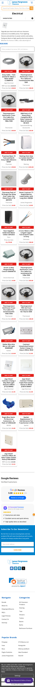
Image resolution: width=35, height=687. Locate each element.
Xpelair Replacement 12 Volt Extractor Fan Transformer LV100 (26, 420)
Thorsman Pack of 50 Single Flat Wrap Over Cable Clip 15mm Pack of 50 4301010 (9, 196)
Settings (17, 676)
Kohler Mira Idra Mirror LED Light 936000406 (9, 346)
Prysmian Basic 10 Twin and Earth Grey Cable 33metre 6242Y (8, 159)
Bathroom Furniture (25, 633)
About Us (4, 610)
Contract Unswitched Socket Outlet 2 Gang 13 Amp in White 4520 (26, 347)
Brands (4, 606)
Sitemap (4, 627)
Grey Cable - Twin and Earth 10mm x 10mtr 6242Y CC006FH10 (8, 78)
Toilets (21, 622)
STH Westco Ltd (23, 646)
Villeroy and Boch (23, 653)
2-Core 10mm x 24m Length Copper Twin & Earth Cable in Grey (26, 234)
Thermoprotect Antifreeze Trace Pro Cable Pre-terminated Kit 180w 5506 (8, 117)
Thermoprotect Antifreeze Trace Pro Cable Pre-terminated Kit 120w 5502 (26, 271)
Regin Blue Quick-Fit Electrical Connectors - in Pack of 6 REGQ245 (9, 420)
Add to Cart (9, 71)
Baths (21, 629)
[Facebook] (11, 572)
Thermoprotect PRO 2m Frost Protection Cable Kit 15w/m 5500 (26, 309)
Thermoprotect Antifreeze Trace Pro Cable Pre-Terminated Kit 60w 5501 (26, 78)
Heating (21, 612)
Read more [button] (8, 521)
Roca (3, 653)
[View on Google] (6, 508)
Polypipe (4, 646)
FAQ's (3, 617)
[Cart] (32, 2)
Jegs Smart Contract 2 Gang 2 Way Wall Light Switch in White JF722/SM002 (8, 383)
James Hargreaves (7, 660)
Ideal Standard (23, 656)
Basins (21, 626)
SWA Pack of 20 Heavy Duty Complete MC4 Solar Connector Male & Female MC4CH (26, 118)
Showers (22, 619)
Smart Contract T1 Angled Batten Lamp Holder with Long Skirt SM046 (26, 195)
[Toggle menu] (2, 2)
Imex (3, 650)
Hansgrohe (21, 650)
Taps (20, 616)
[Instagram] (19, 572)
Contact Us (5, 623)
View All (20, 660)
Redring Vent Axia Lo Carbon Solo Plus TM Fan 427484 (26, 158)
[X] (23, 572)
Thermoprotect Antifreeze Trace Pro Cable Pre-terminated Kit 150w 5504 (8, 310)
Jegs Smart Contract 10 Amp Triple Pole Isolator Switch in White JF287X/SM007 (26, 383)
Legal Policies (6, 620)
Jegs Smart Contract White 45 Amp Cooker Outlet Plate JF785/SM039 (8, 456)
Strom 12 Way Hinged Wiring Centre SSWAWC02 (9, 269)
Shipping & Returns (8, 613)
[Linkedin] (15, 572)
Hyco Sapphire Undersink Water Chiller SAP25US (8, 233)
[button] (32, 18)
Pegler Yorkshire (7, 656)
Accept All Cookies (17, 684)
